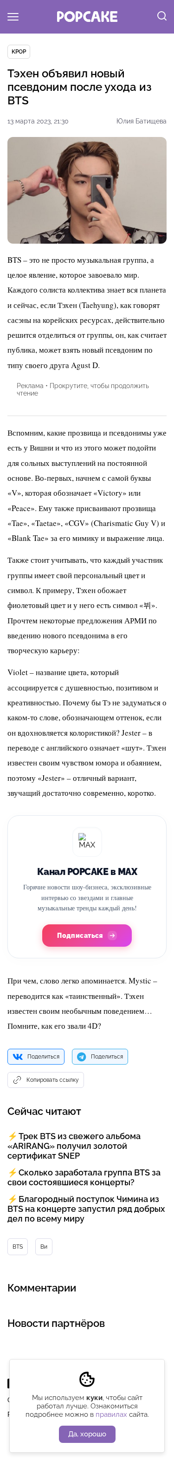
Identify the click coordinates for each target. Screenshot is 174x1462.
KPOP (19, 51)
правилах (111, 1414)
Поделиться (43, 1056)
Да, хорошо (87, 1434)
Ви (43, 1246)
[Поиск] (162, 16)
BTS (18, 1246)
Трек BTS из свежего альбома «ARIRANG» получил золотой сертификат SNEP (74, 1146)
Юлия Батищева (141, 121)
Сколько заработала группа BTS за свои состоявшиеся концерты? (84, 1177)
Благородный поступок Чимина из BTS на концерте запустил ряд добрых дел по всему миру (86, 1208)
